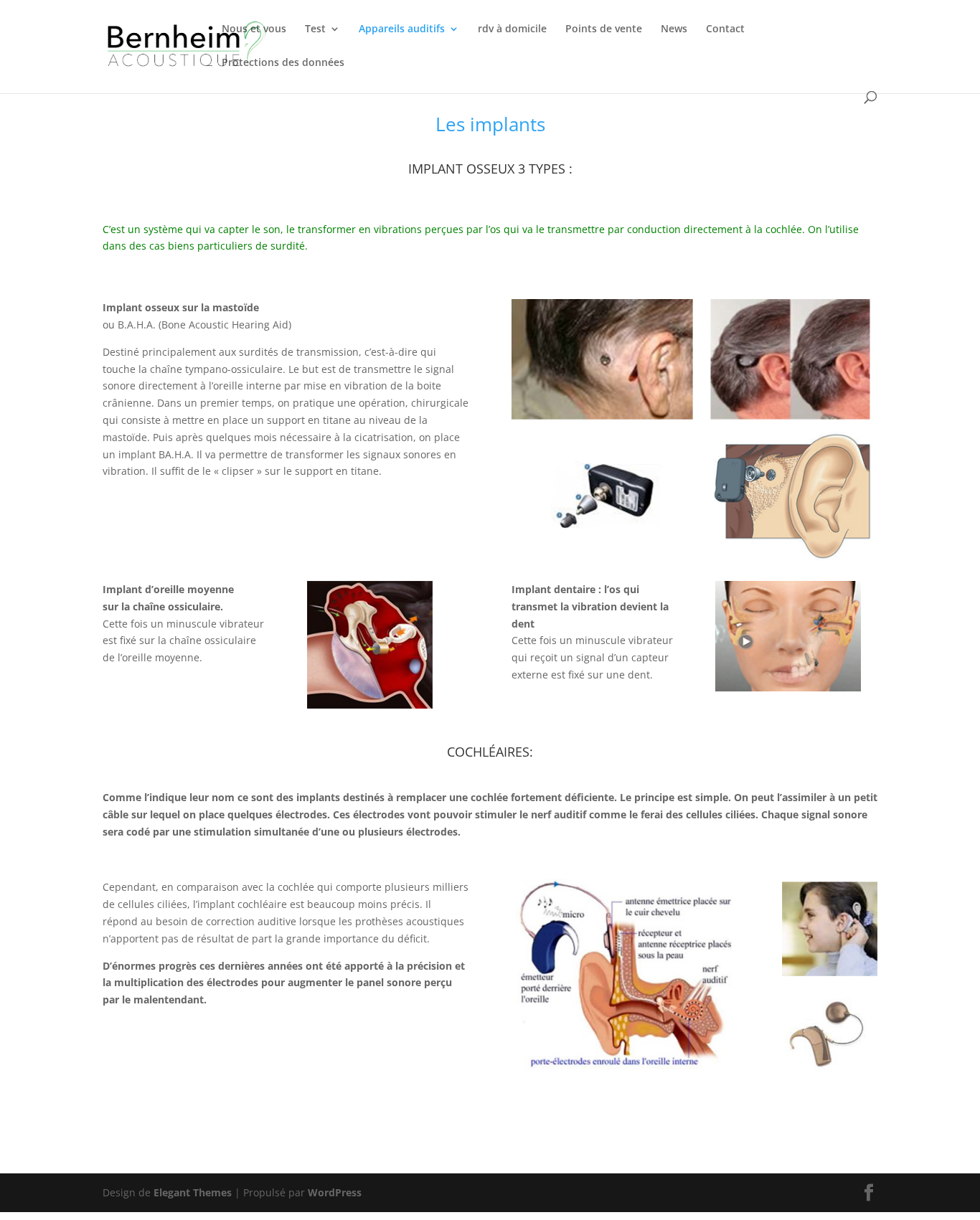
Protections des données (283, 63)
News (674, 29)
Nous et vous (254, 29)
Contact (725, 29)
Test (315, 29)
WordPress (335, 1192)
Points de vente (603, 29)
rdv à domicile (512, 29)
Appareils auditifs (402, 29)
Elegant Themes (193, 1192)
